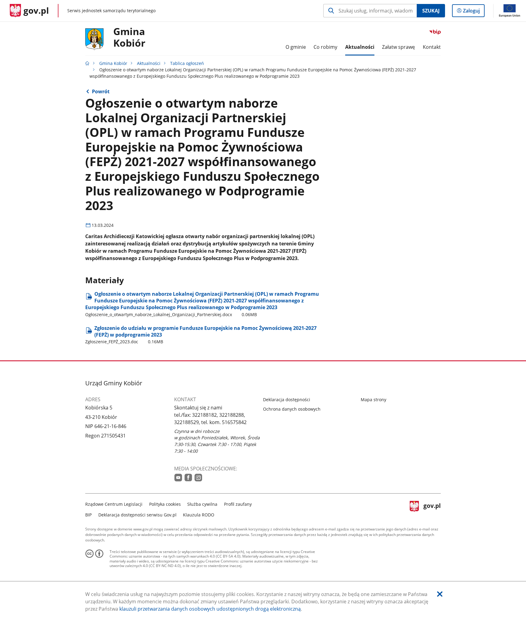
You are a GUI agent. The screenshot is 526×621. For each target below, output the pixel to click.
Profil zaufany (238, 504)
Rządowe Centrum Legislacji (113, 504)
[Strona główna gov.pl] (87, 63)
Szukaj (431, 10)
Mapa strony (373, 399)
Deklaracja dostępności (286, 399)
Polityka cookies (165, 504)
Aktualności (148, 63)
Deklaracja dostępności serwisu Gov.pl (137, 515)
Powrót (101, 91)
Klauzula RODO (198, 515)
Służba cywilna (202, 504)
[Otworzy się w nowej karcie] (178, 477)
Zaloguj (474, 12)
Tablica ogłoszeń (187, 63)
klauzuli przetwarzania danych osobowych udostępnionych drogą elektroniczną (210, 608)
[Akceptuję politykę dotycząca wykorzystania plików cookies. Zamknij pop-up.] (440, 594)
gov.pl (432, 508)
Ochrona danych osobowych (292, 409)
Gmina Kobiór (129, 37)
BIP (88, 515)
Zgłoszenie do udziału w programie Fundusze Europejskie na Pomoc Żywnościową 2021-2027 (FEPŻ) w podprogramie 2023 (201, 335)
